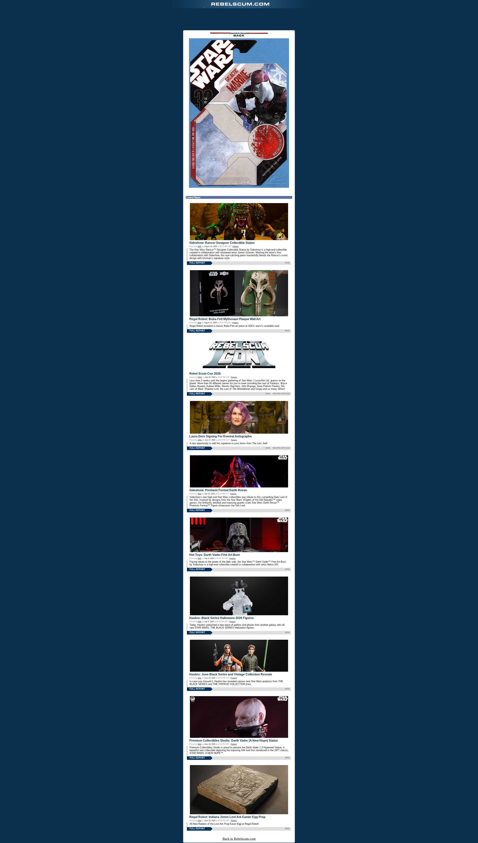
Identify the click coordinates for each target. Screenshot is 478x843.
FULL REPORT (197, 263)
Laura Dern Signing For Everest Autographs (220, 436)
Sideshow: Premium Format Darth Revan (218, 490)
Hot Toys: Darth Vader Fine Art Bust (214, 554)
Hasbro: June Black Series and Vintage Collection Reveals (230, 674)
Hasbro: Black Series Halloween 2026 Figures (221, 618)
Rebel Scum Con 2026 (205, 373)
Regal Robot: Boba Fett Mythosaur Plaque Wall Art (224, 319)
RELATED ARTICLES (281, 394)
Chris (200, 377)
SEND (287, 263)
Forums (236, 246)
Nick (199, 246)
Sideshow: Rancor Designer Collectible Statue (222, 242)
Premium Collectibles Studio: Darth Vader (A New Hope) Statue (233, 740)
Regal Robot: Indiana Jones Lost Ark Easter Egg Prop (227, 817)
